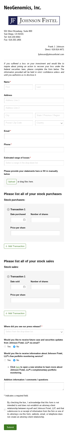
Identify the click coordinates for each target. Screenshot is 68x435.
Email (11, 131)
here (18, 367)
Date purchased (18, 214)
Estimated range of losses (21, 158)
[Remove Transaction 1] (8, 209)
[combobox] (49, 123)
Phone (12, 144)
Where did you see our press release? (27, 326)
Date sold (15, 281)
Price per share (17, 228)
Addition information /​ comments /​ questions (26, 379)
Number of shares (39, 214)
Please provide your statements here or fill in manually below (31, 172)
